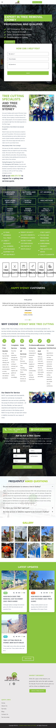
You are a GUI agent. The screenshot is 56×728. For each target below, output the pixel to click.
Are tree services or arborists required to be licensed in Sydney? (26, 512)
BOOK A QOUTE (37, 2)
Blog (5, 593)
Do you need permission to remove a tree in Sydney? (22, 487)
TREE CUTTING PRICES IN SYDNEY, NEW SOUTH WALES (13, 641)
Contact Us (4, 714)
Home (3, 703)
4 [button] (29, 319)
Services (3, 709)
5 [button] (30, 319)
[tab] (28, 487)
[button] (9, 42)
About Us (4, 706)
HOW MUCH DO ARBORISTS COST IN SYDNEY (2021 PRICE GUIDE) (41, 599)
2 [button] (26, 319)
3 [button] (28, 319)
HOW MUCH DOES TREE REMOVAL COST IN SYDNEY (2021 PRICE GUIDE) (13, 599)
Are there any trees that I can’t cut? (16, 508)
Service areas (5, 717)
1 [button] (25, 319)
